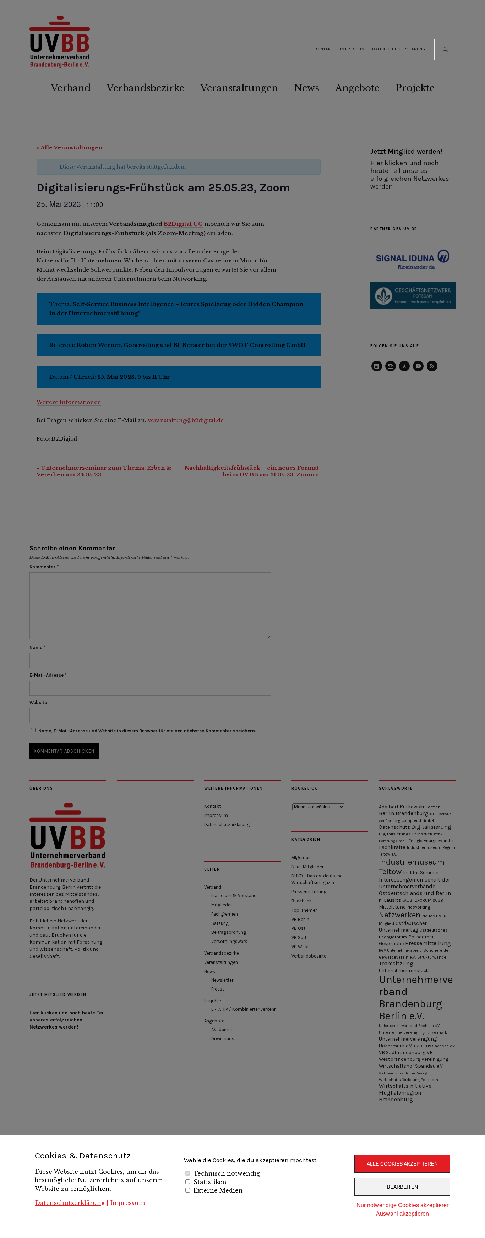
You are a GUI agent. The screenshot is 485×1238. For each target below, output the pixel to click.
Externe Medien (218, 1190)
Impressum (127, 1202)
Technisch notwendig (227, 1173)
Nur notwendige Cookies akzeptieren (403, 1205)
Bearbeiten (402, 1187)
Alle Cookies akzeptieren (402, 1164)
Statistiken (210, 1181)
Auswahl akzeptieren (402, 1214)
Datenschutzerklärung (70, 1202)
